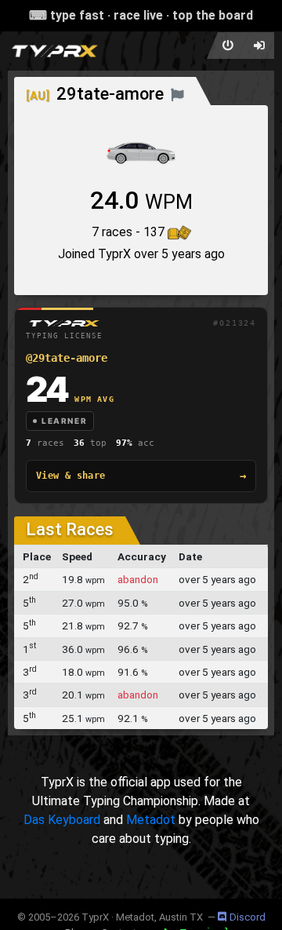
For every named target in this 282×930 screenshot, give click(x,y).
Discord (248, 917)
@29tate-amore (66, 358)
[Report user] (177, 94)
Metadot (150, 819)
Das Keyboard (62, 819)
